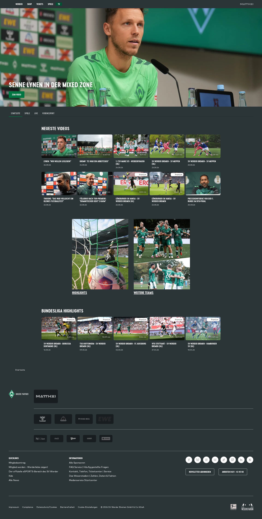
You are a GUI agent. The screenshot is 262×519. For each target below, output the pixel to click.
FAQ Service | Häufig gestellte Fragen (89, 467)
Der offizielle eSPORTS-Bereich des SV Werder (33, 471)
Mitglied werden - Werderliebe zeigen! (28, 467)
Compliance (27, 507)
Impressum (14, 507)
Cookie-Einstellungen (87, 507)
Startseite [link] (20, 370)
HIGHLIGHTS (79, 292)
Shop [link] (29, 4)
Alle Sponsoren (77, 462)
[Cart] (227, 4)
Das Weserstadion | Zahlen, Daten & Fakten (92, 476)
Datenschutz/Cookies (46, 507)
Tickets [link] (39, 4)
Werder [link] (19, 4)
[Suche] (219, 4)
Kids (11, 476)
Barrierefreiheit (67, 507)
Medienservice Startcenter (83, 480)
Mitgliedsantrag (17, 462)
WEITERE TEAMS (144, 292)
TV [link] (59, 4)
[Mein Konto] (234, 4)
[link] (246, 4)
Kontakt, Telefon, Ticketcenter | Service (90, 471)
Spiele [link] (50, 4)
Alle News (14, 480)
